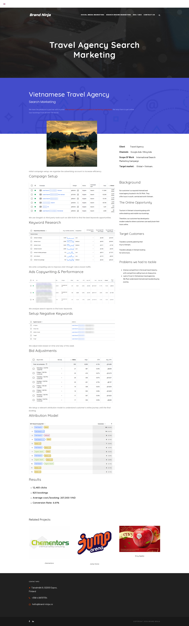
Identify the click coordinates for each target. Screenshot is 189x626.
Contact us (149, 15)
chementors (49, 563)
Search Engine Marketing (118, 15)
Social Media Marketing (92, 15)
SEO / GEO (137, 15)
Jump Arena (94, 564)
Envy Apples (139, 556)
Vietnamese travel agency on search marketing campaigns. (88, 109)
